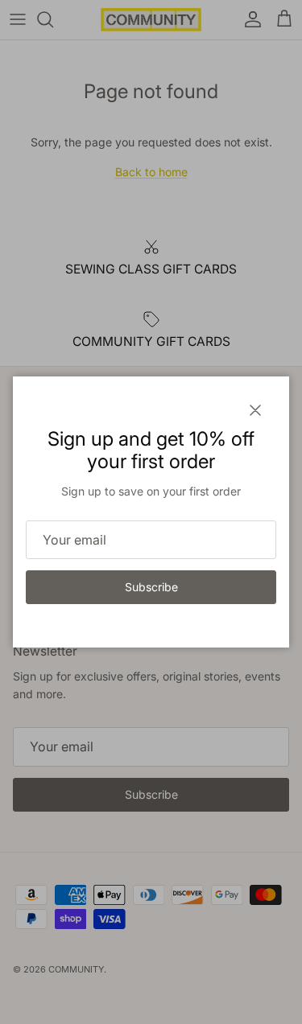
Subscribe (151, 587)
